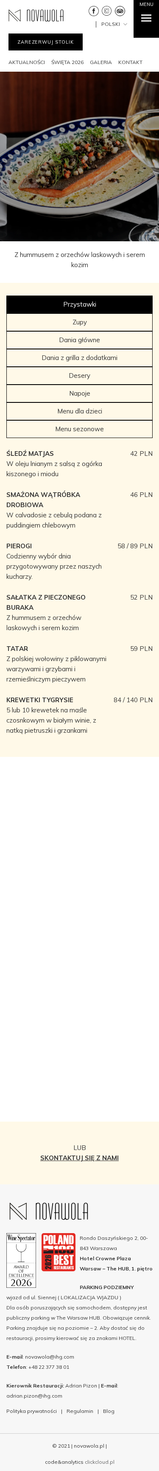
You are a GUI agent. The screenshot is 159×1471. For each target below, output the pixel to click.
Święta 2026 (67, 62)
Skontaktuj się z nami (79, 1158)
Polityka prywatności (31, 1411)
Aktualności (26, 62)
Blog (108, 1411)
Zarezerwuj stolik (45, 42)
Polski (111, 24)
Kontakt (130, 62)
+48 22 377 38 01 (48, 1367)
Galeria (101, 62)
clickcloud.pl (99, 1462)
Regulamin (80, 1411)
